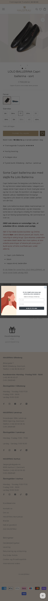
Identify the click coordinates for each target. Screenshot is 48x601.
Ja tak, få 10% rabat (31, 308)
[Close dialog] (45, 287)
